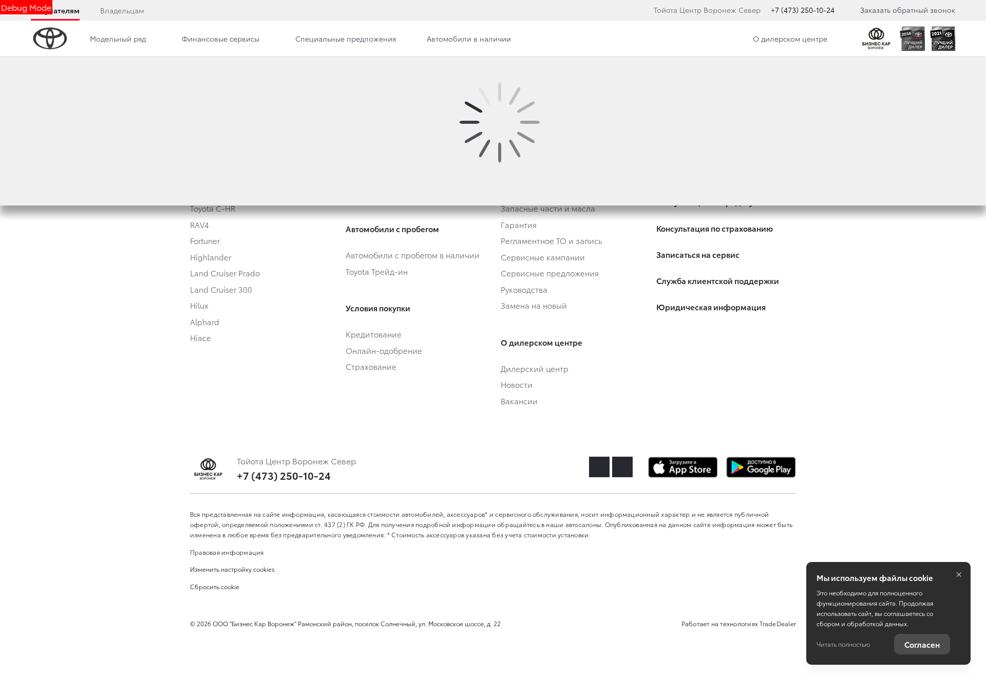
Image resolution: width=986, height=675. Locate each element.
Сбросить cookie (214, 586)
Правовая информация (227, 552)
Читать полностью (843, 644)
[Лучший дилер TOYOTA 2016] (912, 38)
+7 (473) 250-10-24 (803, 10)
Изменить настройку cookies (232, 569)
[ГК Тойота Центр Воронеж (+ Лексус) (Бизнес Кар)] (876, 38)
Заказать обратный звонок (907, 10)
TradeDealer (778, 623)
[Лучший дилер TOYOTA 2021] (942, 38)
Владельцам (122, 10)
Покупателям (55, 10)
